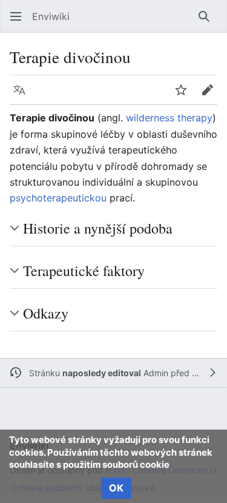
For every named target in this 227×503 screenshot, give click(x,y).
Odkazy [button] (45, 313)
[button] (15, 16)
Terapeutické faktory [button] (84, 270)
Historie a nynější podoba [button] (98, 228)
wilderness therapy (169, 118)
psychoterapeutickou (58, 198)
